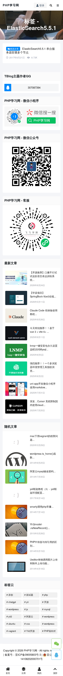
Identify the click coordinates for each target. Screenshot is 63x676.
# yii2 (9, 616)
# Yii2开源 (29, 631)
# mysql (46, 609)
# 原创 (9, 594)
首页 (8, 672)
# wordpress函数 (12, 610)
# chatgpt (11, 602)
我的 (39, 672)
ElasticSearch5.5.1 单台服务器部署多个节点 (30, 50)
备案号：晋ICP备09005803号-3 (23, 654)
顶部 (55, 672)
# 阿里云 (28, 616)
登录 (41, 5)
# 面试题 (28, 594)
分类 (24, 672)
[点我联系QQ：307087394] (56, 655)
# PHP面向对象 (49, 631)
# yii (26, 602)
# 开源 (45, 602)
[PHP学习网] (11, 5)
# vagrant (11, 631)
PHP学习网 (30, 650)
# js (26, 609)
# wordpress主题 (48, 624)
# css (27, 623)
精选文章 (14, 48)
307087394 (34, 87)
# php (45, 594)
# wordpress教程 (48, 617)
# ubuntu (10, 623)
